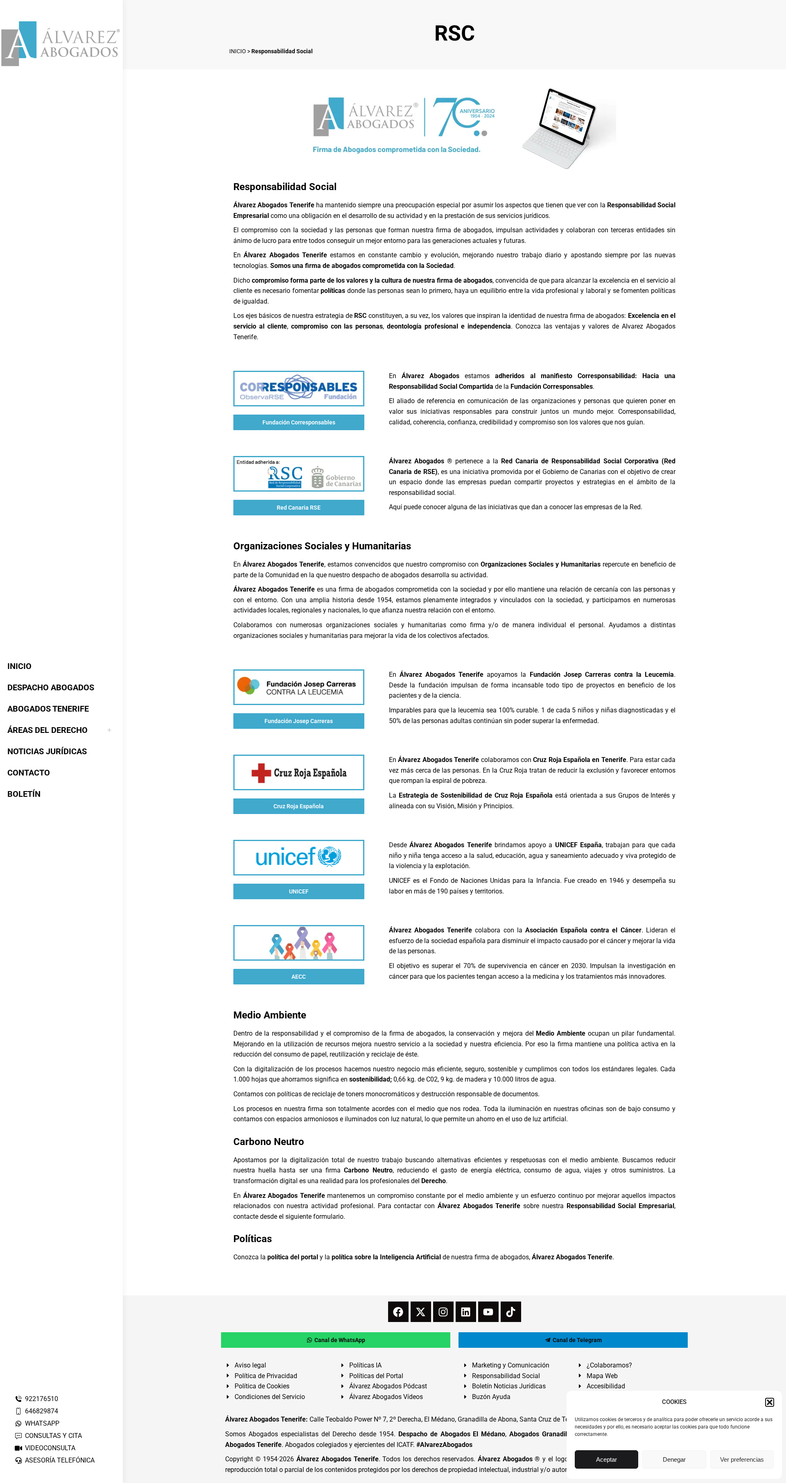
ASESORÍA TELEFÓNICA (60, 1460)
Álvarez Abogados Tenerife (337, 1459)
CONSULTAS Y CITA (53, 1436)
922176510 (41, 1399)
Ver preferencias (742, 1459)
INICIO (237, 51)
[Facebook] (398, 1312)
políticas (333, 291)
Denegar (674, 1459)
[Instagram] (443, 1312)
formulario (328, 1216)
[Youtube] (488, 1312)
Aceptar (606, 1459)
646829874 (41, 1411)
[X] (421, 1312)
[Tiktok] (511, 1312)
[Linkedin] (466, 1312)
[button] (770, 1402)
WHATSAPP (42, 1423)
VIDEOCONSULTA (50, 1448)
